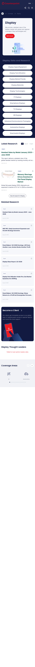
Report (26, 143)
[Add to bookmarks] (31, 209)
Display (19, 13)
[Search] (29, 8)
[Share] (25, 8)
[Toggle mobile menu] (32, 8)
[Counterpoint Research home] (7, 3)
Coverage (10, 13)
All (22, 143)
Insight (31, 143)
